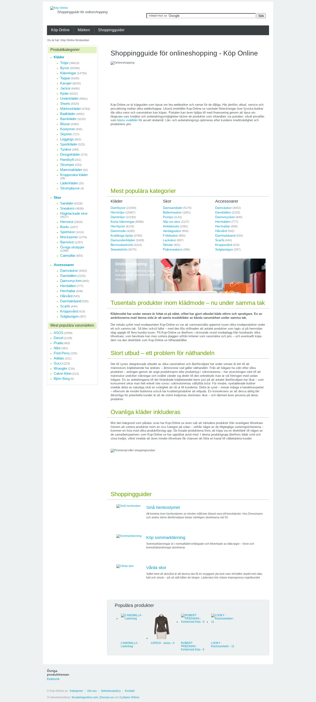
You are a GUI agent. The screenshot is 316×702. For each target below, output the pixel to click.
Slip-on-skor (171, 221)
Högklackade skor (74, 213)
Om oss (92, 691)
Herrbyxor (118, 226)
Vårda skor (156, 567)
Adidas (59, 358)
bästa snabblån (127, 120)
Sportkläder (68, 144)
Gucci (58, 363)
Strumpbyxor (70, 188)
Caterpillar (67, 255)
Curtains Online (129, 697)
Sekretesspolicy (111, 691)
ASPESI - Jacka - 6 (162, 643)
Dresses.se (106, 697)
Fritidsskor (170, 235)
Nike (57, 348)
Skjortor (66, 134)
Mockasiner (69, 237)
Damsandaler (173, 208)
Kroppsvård (223, 245)
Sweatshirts (119, 249)
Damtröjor (118, 217)
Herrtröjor (118, 212)
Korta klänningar (123, 221)
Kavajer (66, 83)
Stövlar (168, 245)
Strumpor (67, 165)
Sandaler (67, 203)
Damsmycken (225, 217)
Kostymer (67, 129)
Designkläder (70, 154)
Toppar (65, 78)
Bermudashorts (122, 245)
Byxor (64, 68)
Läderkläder (69, 183)
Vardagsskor (172, 231)
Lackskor (169, 240)
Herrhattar (222, 226)
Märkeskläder (70, 109)
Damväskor (223, 208)
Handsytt (67, 159)
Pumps (168, 217)
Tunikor (65, 149)
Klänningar (68, 73)
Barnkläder (68, 119)
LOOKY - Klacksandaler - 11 (222, 644)
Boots (64, 227)
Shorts (65, 103)
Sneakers (67, 208)
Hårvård (221, 231)
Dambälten (223, 212)
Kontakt (129, 691)
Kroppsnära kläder (74, 175)
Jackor (65, 88)
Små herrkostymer (163, 507)
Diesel (58, 338)
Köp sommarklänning (165, 537)
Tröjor (64, 63)
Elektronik (53, 679)
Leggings (67, 139)
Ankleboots (171, 226)
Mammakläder (71, 170)
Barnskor (67, 242)
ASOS (58, 333)
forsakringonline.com (85, 697)
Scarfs (219, 240)
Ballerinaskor (172, 212)
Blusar (65, 124)
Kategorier (76, 691)
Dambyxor (118, 208)
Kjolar (64, 93)
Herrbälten (223, 221)
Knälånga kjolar (122, 235)
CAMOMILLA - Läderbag (130, 644)
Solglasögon (224, 249)
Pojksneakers (173, 249)
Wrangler (60, 368)
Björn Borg (62, 378)
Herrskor (67, 222)
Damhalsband (225, 235)
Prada (58, 343)
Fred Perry (62, 353)
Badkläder (67, 114)
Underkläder (69, 98)
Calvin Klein (62, 373)
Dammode (118, 231)
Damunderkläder (123, 240)
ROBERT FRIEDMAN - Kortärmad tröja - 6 (192, 646)
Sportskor (67, 232)
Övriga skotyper (72, 247)
